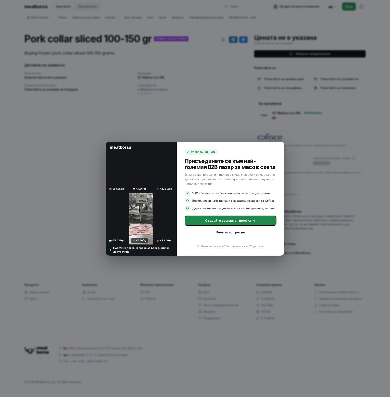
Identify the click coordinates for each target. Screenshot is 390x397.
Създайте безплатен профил (228, 220)
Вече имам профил (230, 232)
